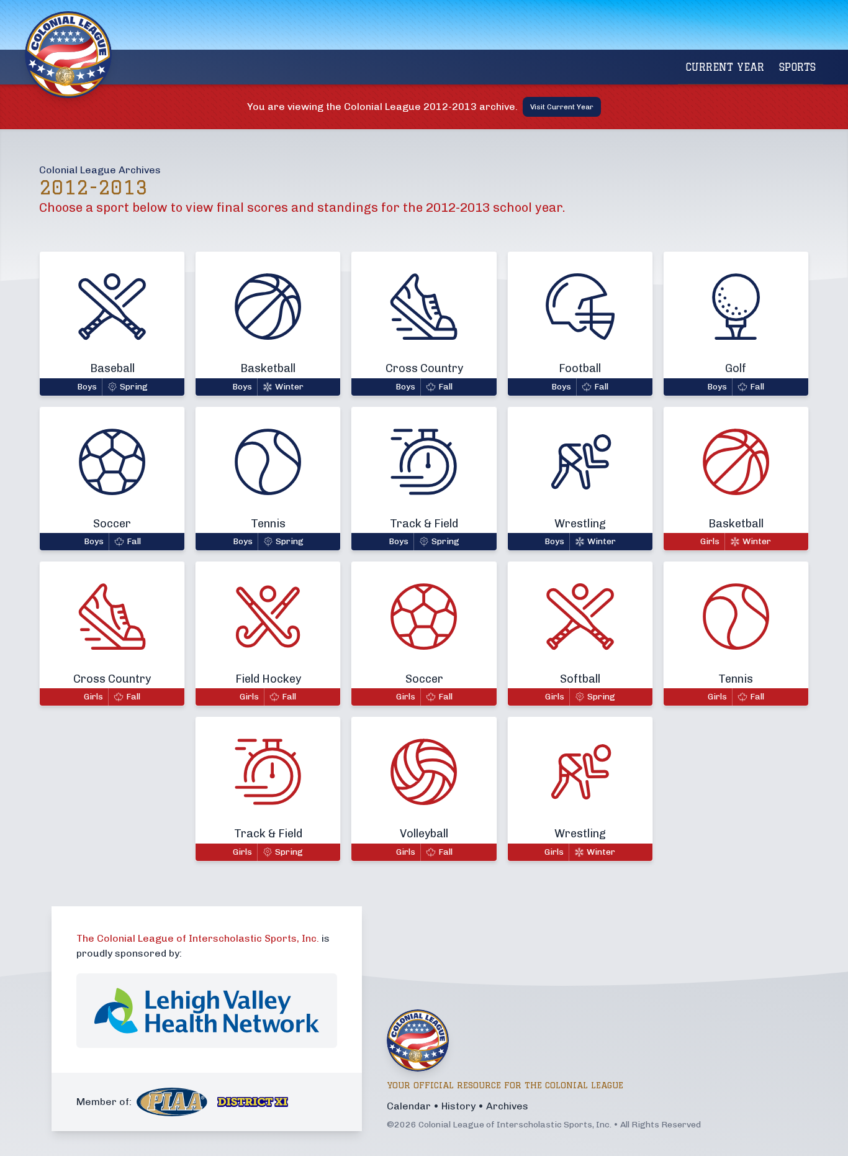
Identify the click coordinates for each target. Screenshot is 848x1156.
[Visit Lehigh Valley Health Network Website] (206, 1010)
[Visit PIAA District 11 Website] (252, 1102)
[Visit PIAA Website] (172, 1102)
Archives (507, 1106)
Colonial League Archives (100, 170)
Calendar (409, 1106)
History (458, 1106)
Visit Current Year (561, 106)
